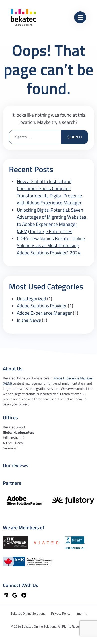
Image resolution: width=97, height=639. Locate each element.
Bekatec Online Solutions (27, 613)
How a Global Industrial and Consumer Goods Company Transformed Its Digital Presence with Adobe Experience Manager (49, 192)
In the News (29, 319)
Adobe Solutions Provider (42, 305)
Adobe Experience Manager (44, 312)
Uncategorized (31, 298)
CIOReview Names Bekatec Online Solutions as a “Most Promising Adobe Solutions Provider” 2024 (51, 245)
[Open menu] (80, 17)
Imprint (81, 613)
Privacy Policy (60, 613)
